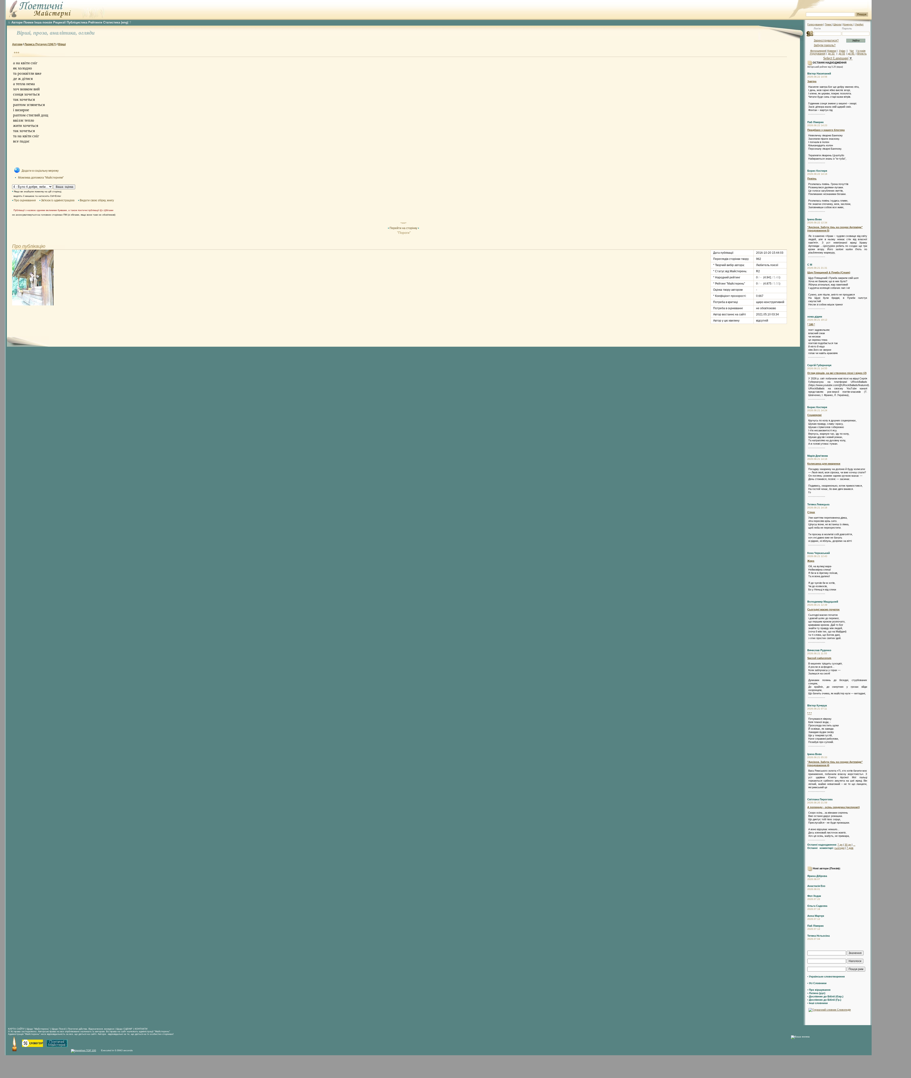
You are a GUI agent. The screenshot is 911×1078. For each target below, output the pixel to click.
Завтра (811, 81)
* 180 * (811, 324)
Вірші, (25, 33)
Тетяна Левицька (818, 504)
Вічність (862, 53)
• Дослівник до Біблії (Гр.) (824, 999)
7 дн (839, 844)
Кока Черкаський (818, 553)
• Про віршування (818, 989)
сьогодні (839, 848)
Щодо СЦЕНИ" (124, 1028)
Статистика (111, 22)
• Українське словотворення (826, 976)
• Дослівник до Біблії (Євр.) (825, 996)
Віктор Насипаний (819, 73)
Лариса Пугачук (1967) (40, 44)
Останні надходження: (822, 844)
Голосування (815, 24)
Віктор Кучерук (817, 705)
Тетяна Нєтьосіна (818, 935)
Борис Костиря (817, 170)
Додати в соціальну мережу (40, 170)
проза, (41, 33)
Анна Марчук (815, 915)
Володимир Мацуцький (822, 601)
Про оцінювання (25, 200)
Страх (811, 512)
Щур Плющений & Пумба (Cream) (828, 272)
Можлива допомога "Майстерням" (41, 177)
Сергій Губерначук (819, 365)
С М (809, 264)
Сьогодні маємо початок (823, 609)
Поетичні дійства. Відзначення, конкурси (91, 1028)
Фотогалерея (818, 50)
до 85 (851, 53)
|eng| (124, 22)
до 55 (842, 53)
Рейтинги (95, 22)
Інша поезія (43, 22)
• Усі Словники (817, 983)
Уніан (842, 50)
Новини (831, 50)
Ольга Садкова (817, 905)
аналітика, (64, 33)
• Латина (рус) (816, 993)
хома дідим (814, 316)
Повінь (812, 178)
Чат (852, 50)
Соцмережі (814, 415)
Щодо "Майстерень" (38, 1028)
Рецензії (59, 22)
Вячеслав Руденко (819, 650)
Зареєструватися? (826, 40)
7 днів (849, 848)
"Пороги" (403, 233)
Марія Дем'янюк (817, 455)
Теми (828, 24)
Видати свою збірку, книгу (97, 200)
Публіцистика (77, 22)
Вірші (62, 44)
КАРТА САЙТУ (16, 1028)
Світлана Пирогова (819, 799)
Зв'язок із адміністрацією (57, 200)
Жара (810, 560)
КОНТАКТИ (141, 1028)
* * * (809, 713)
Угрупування (817, 53)
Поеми (28, 22)
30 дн (848, 844)
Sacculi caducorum (819, 658)
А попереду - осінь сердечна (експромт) (833, 807)
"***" (403, 224)
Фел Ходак (814, 895)
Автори (17, 22)
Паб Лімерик (815, 122)
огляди (87, 33)
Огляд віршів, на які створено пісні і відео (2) (837, 373)
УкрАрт (859, 24)
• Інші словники (817, 1003)
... (854, 844)
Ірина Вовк (814, 219)
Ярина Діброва (817, 876)
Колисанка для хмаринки (823, 463)
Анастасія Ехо (816, 886)
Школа (837, 24)
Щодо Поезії (59, 1028)
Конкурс (848, 24)
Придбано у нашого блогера (826, 130)
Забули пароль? (825, 45)
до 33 (831, 53)
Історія (861, 50)
